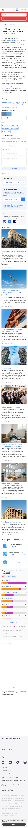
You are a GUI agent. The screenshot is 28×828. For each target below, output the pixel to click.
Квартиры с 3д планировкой (17, 554)
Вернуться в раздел (9, 24)
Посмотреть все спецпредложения (11, 687)
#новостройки (14, 125)
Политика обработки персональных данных (13, 780)
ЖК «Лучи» (9, 580)
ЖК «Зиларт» (9, 604)
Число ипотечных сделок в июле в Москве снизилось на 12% (13, 367)
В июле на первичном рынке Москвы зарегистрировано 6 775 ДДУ (11, 330)
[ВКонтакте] (3, 114)
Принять (14, 824)
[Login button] (17, 9)
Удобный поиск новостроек (10, 15)
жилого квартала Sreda (12, 40)
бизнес (14, 576)
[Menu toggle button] (25, 9)
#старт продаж (6, 131)
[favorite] (13, 9)
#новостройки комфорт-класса (10, 128)
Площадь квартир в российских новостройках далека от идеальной (11, 484)
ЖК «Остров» (9, 598)
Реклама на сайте (6, 774)
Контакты (4, 770)
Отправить (14, 168)
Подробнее (4, 821)
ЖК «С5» (8, 586)
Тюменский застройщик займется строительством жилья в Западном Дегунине (11, 292)
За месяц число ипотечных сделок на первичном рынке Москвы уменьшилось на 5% (13, 251)
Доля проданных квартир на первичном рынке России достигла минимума (12, 521)
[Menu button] (22, 9)
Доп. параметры (7, 19)
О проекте (4, 767)
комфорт (8, 576)
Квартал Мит (9, 610)
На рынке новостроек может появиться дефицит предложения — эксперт (12, 406)
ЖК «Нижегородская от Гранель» (15, 616)
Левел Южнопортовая (12, 592)
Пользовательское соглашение (9, 777)
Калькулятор (12, 546)
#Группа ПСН (5, 125)
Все (3, 576)
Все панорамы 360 (14, 563)
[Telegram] (8, 114)
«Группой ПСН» (10, 88)
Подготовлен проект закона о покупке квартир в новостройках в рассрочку (12, 445)
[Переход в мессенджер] (25, 761)
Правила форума (6, 173)
